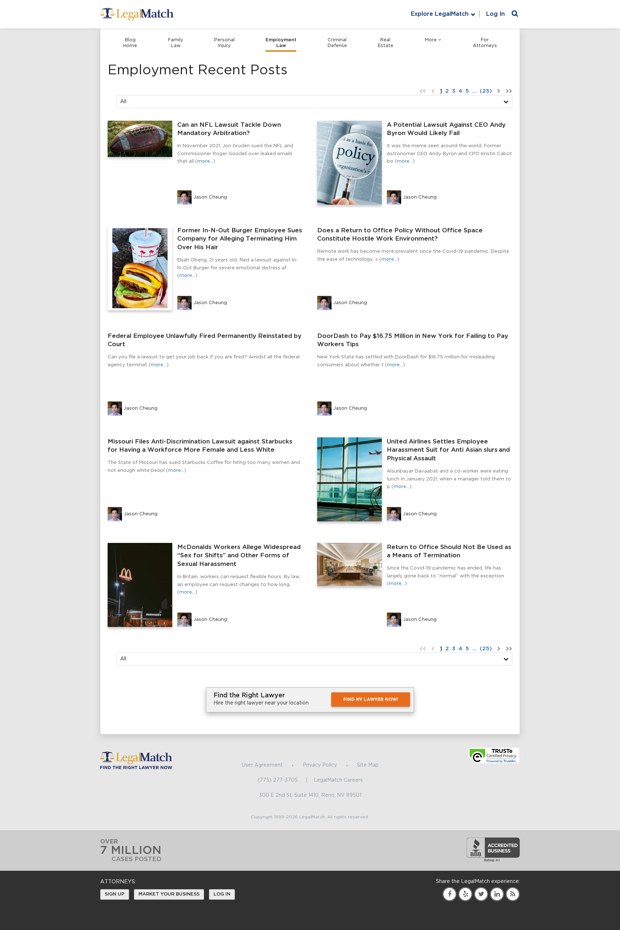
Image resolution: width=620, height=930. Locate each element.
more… (205, 161)
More (431, 40)
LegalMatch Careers (338, 780)
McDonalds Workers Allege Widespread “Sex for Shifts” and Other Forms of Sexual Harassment (239, 555)
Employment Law (281, 43)
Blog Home (130, 43)
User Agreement (262, 765)
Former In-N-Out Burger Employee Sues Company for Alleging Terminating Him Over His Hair (239, 239)
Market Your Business (168, 894)
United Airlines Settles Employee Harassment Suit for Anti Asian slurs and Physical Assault (448, 450)
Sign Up (115, 894)
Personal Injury (224, 43)
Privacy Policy (320, 765)
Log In (495, 14)
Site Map (368, 765)
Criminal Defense (337, 43)
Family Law (175, 43)
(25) (486, 91)
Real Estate (385, 43)
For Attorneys (485, 43)
